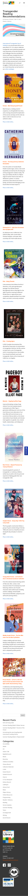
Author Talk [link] (6, 751)
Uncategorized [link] (7, 812)
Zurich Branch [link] (6, 818)
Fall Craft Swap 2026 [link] (8, 723)
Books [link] (4, 756)
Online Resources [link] (7, 795)
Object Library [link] (7, 792)
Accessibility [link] (6, 744)
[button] (24, 4)
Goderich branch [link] (7, 774)
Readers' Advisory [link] (7, 21)
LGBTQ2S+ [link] (6, 784)
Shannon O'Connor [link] (8, 19)
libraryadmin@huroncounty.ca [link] (10, 860)
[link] (8, 2)
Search (22, 715)
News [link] (4, 790)
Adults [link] (4, 746)
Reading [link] (5, 802)
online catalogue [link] (9, 69)
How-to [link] (5, 777)
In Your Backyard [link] (7, 779)
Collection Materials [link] (8, 767)
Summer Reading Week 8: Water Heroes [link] (13, 725)
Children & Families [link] (8, 762)
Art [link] (3, 749)
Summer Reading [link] (7, 807)
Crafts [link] (4, 769)
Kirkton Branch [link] (7, 782)
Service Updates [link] (7, 805)
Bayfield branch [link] (7, 754)
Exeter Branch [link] (6, 772)
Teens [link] (4, 810)
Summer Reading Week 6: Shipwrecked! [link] (13, 737)
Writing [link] (5, 815)
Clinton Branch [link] (7, 764)
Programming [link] (6, 797)
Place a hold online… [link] (8, 122)
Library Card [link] (6, 787)
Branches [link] (5, 759)
